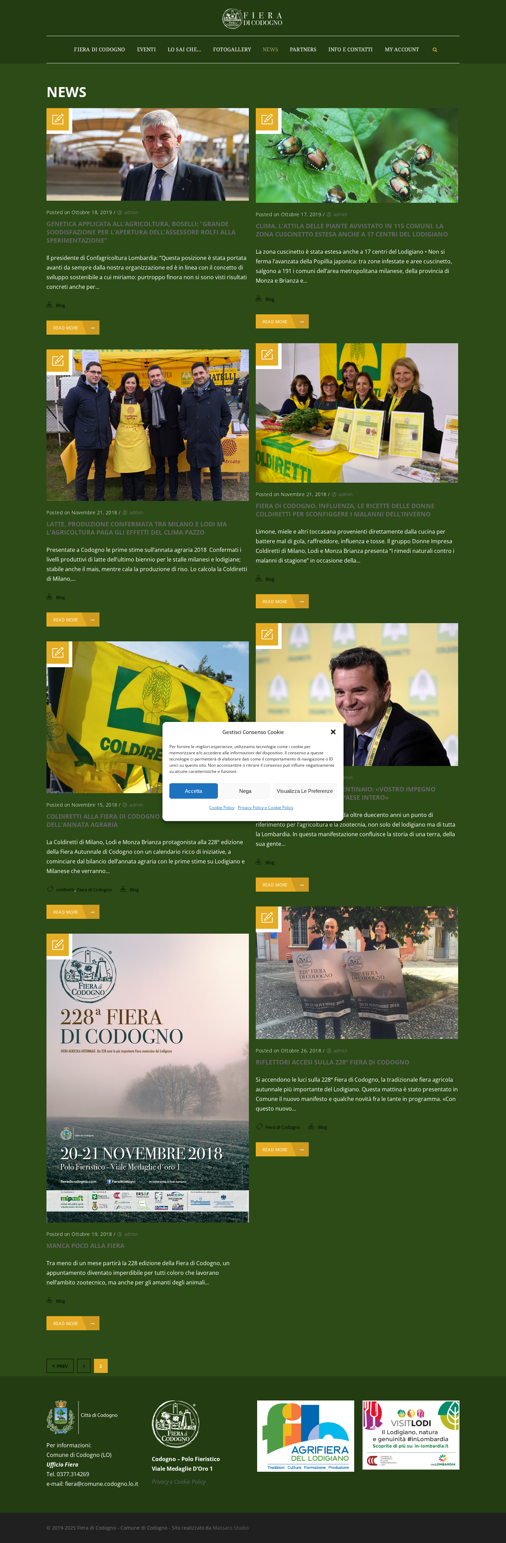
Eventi (146, 49)
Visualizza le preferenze (305, 791)
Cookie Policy (221, 807)
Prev (62, 1366)
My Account (402, 49)
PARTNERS (303, 49)
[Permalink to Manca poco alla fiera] (147, 1220)
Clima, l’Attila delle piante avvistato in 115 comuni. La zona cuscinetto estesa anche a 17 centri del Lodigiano (352, 230)
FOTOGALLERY (232, 49)
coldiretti (65, 889)
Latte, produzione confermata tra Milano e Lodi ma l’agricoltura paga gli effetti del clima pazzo (136, 528)
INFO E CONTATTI (350, 49)
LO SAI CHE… (184, 49)
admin (131, 212)
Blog (60, 305)
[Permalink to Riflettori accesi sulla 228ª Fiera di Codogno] (357, 1037)
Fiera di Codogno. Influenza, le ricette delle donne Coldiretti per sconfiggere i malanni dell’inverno (345, 510)
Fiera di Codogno (99, 49)
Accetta (193, 791)
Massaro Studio (231, 1527)
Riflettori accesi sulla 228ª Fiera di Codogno (332, 1062)
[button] (333, 731)
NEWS (270, 49)
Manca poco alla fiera (85, 1245)
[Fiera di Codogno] (253, 18)
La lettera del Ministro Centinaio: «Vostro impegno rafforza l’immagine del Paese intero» (345, 793)
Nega (245, 791)
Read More (65, 328)
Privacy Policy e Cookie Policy (265, 807)
